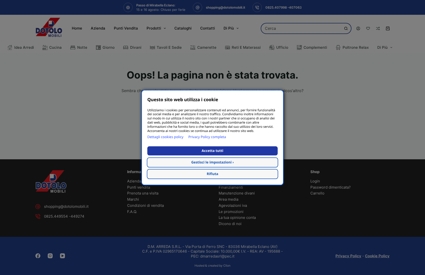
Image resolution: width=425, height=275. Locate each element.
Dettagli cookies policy (165, 137)
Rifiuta (212, 174)
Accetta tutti (212, 150)
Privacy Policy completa (207, 137)
